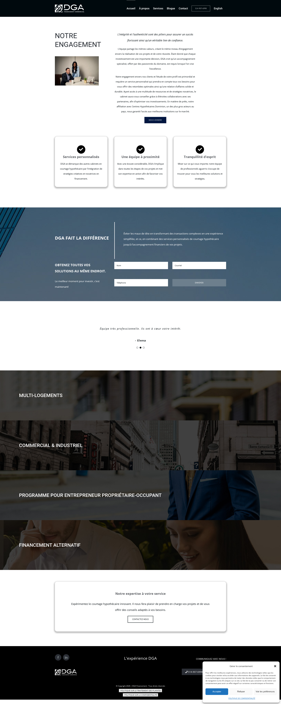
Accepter (217, 691)
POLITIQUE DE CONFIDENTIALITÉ (241, 698)
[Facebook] (58, 657)
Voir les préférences (265, 691)
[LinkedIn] (66, 657)
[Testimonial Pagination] (137, 347)
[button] (275, 666)
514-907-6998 (195, 671)
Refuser (241, 691)
